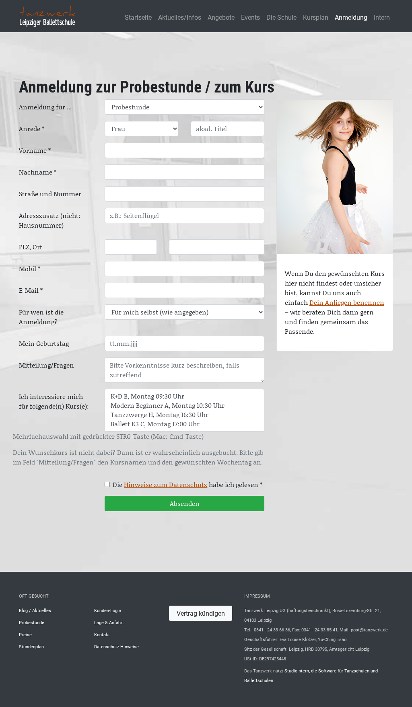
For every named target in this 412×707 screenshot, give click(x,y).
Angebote (221, 17)
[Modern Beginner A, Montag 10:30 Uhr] (184, 405)
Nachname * (37, 172)
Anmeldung (351, 17)
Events (250, 17)
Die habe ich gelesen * (187, 484)
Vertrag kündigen (201, 613)
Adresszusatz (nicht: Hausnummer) (49, 220)
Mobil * (29, 268)
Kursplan (315, 17)
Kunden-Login (107, 610)
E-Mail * (31, 290)
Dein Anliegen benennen (346, 302)
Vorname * (35, 150)
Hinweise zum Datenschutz (165, 484)
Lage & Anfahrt (109, 622)
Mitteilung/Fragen (46, 365)
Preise (25, 634)
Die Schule (281, 17)
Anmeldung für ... (45, 107)
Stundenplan (31, 646)
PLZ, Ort (30, 247)
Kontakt (102, 634)
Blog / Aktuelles (35, 610)
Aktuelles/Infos (179, 17)
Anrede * (31, 128)
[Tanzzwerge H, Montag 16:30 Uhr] (184, 414)
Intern (382, 17)
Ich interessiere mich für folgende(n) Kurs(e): (54, 401)
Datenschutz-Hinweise (116, 646)
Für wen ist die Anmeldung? (41, 317)
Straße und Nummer (50, 193)
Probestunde (31, 622)
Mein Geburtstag (44, 343)
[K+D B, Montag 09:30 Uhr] (184, 396)
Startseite (138, 17)
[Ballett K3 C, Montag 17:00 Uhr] (184, 424)
